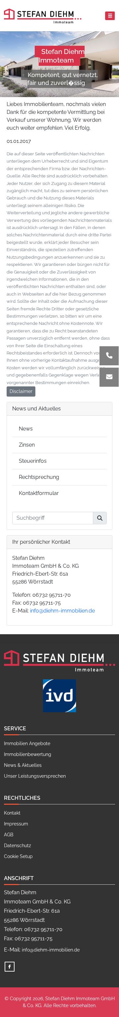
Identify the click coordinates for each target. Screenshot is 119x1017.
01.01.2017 (19, 141)
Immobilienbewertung (27, 754)
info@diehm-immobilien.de (62, 611)
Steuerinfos (33, 461)
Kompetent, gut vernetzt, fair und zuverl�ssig (62, 78)
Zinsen (27, 445)
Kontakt (12, 813)
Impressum (16, 823)
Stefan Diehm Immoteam (62, 55)
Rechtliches (22, 798)
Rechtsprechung (39, 477)
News (26, 429)
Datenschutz (17, 845)
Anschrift (19, 878)
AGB (8, 834)
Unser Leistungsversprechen (35, 776)
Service (15, 728)
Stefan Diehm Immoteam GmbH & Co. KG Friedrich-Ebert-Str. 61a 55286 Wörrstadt (45, 570)
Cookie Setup (18, 856)
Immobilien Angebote (27, 743)
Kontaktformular (39, 493)
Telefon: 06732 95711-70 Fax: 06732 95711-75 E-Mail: (53, 603)
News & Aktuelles (23, 765)
